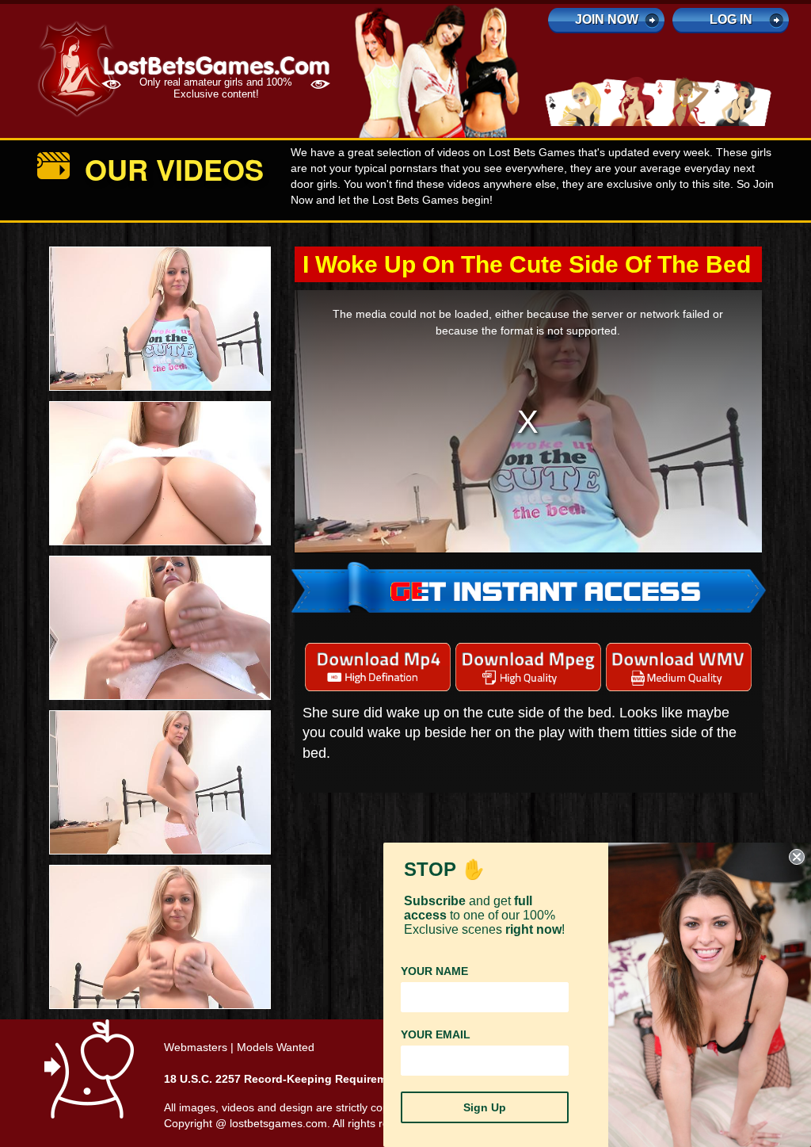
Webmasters (195, 1047)
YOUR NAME (434, 971)
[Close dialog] (797, 857)
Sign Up (484, 1107)
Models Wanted (275, 1047)
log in (731, 19)
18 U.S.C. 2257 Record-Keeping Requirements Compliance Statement (349, 1078)
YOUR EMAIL (435, 1034)
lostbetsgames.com (278, 1123)
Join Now (606, 19)
